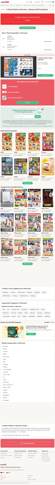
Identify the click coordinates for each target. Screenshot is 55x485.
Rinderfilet (47, 312)
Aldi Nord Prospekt (32, 453)
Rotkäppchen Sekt (34, 309)
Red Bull (20, 312)
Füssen (44, 292)
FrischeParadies (7, 369)
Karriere (2, 457)
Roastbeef (47, 316)
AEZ (4, 361)
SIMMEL (5, 367)
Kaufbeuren (5, 292)
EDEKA (5, 349)
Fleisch (43, 309)
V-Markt (19, 431)
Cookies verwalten (32, 479)
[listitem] (7, 144)
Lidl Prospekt (31, 457)
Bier (4, 309)
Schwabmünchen (24, 295)
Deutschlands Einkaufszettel (45, 454)
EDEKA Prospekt (18, 453)
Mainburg (15, 295)
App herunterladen (46, 459)
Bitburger (32, 312)
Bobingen (29, 292)
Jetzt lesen (31, 334)
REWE (4, 354)
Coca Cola (13, 312)
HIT (4, 377)
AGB (2, 479)
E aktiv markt (6, 374)
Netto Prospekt (31, 455)
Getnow (5, 397)
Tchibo (5, 379)
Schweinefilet (6, 316)
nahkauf (5, 390)
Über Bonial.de (4, 453)
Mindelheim (37, 292)
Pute (19, 316)
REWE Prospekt (17, 457)
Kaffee (26, 312)
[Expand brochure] (18, 67)
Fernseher (39, 312)
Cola (8, 309)
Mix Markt (5, 372)
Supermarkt (17, 5)
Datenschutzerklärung (41, 123)
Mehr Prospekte (27, 183)
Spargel (24, 316)
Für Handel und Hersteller (6, 455)
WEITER (27, 20)
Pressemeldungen (46, 461)
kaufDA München (4, 5)
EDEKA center (6, 387)
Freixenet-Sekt (15, 309)
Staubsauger (32, 316)
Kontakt (29, 477)
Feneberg (5, 364)
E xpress (5, 392)
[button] (27, 66)
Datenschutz (3, 477)
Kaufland (5, 346)
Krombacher (25, 309)
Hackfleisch (6, 312)
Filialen (11, 5)
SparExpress (6, 395)
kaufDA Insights (45, 457)
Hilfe (2, 475)
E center (5, 351)
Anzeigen (51, 5)
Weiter (38, 116)
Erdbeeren (39, 316)
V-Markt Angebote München (27, 27)
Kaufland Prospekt (18, 455)
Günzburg (13, 292)
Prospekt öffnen (45, 75)
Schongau (33, 295)
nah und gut (6, 356)
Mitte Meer (6, 382)
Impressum (30, 475)
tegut (4, 359)
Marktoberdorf (21, 292)
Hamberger (6, 400)
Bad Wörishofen (6, 295)
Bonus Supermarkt (8, 385)
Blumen (14, 316)
